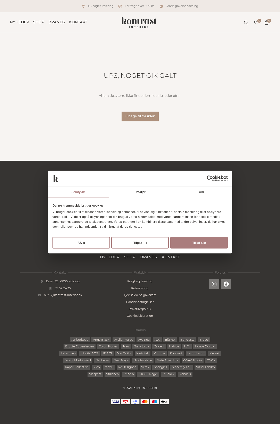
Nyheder (19, 22)
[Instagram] (214, 284)
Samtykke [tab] (79, 192)
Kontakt (78, 22)
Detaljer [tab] (140, 192)
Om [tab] (201, 192)
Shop (38, 22)
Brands (56, 22)
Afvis (81, 242)
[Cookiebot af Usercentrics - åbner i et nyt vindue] (210, 178)
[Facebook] (226, 284)
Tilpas (137, 242)
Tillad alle (199, 242)
